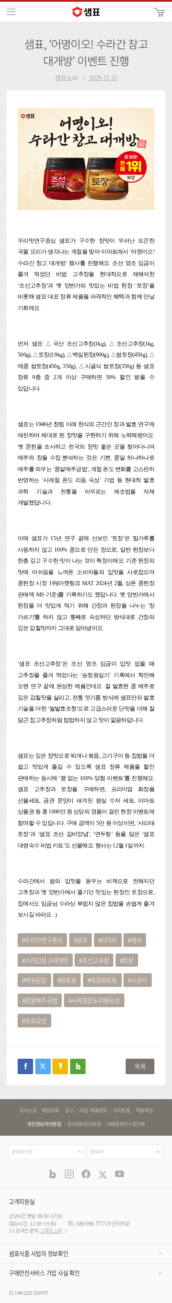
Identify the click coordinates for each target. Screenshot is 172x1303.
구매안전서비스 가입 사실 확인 (44, 1273)
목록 (140, 1066)
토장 (128, 960)
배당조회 (50, 1110)
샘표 (81, 939)
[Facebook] (86, 1173)
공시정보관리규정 (84, 1124)
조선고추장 (95, 960)
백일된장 (35, 979)
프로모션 (35, 1020)
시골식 (139, 979)
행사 (136, 939)
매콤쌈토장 (103, 979)
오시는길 (28, 1110)
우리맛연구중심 (44, 939)
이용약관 (144, 1110)
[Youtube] (119, 1173)
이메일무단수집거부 (126, 1124)
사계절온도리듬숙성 (95, 1000)
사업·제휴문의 (93, 1110)
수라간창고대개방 (46, 960)
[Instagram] (69, 1173)
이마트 (109, 939)
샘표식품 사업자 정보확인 (38, 1253)
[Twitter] (103, 1173)
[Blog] (52, 1173)
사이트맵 (121, 1110)
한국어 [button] (96, 1152)
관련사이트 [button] (22, 1152)
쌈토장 (68, 979)
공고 (69, 1110)
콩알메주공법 (41, 1000)
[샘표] (86, 12)
